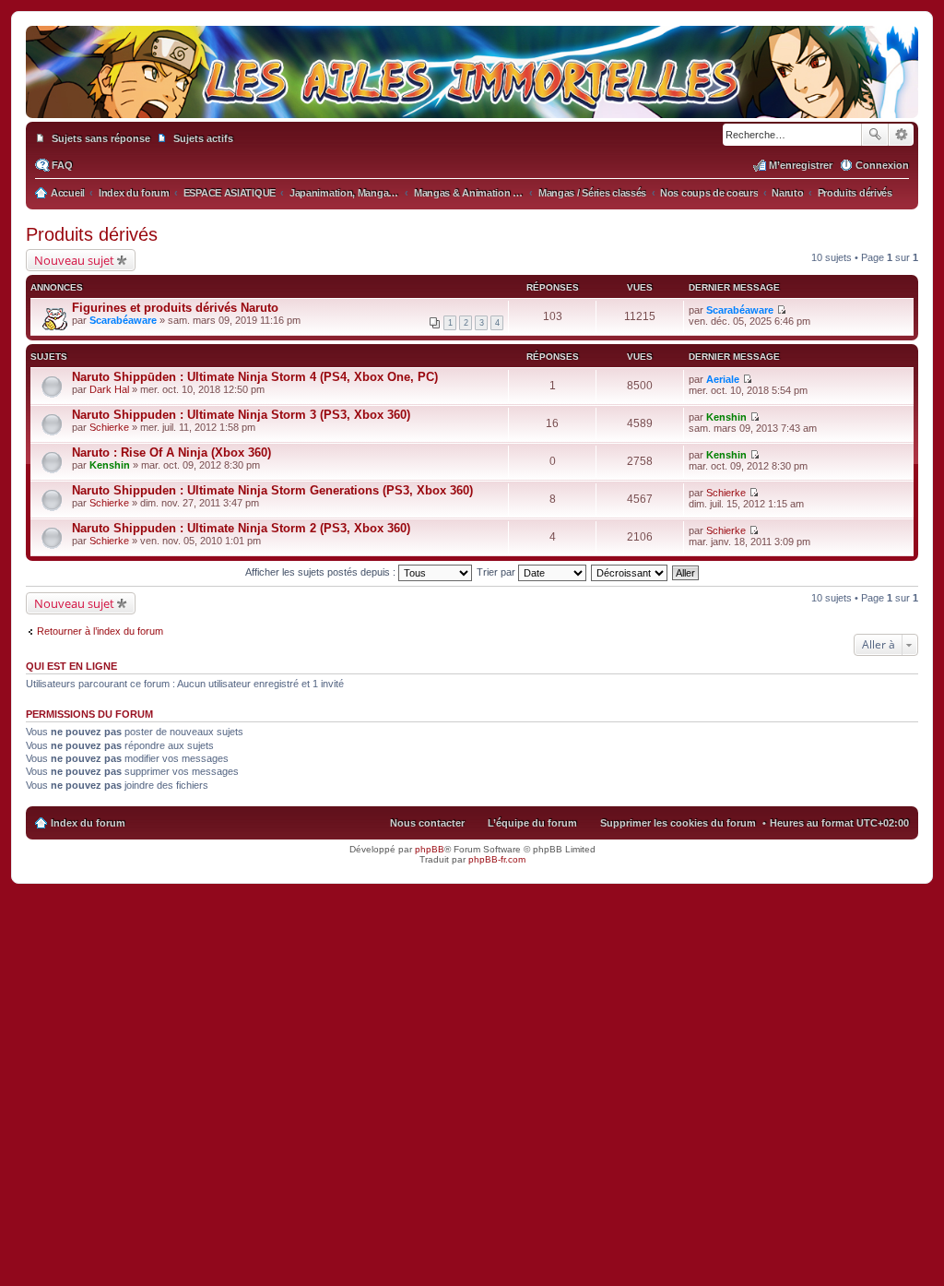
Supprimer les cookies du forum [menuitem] (678, 822)
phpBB (429, 849)
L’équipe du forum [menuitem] (532, 822)
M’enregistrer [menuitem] (800, 165)
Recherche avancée (901, 135)
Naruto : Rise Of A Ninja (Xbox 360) (171, 452)
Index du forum (88, 822)
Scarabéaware (123, 320)
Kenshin (726, 417)
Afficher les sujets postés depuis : (321, 572)
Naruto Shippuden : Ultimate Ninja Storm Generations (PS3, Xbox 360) (272, 490)
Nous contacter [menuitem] (427, 822)
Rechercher (875, 135)
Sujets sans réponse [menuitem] (101, 138)
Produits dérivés (92, 234)
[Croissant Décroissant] (630, 572)
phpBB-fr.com (496, 859)
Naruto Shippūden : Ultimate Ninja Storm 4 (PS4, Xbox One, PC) (255, 377)
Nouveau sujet (74, 260)
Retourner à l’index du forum (100, 631)
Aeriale (722, 379)
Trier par (497, 572)
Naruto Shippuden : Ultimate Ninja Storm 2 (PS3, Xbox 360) (241, 528)
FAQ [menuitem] (62, 165)
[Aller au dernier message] (781, 310)
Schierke (109, 427)
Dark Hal (109, 389)
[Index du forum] (472, 99)
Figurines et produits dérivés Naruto (175, 308)
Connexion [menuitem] (882, 165)
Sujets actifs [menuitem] (203, 138)
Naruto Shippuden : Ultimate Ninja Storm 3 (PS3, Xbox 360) (241, 415)
